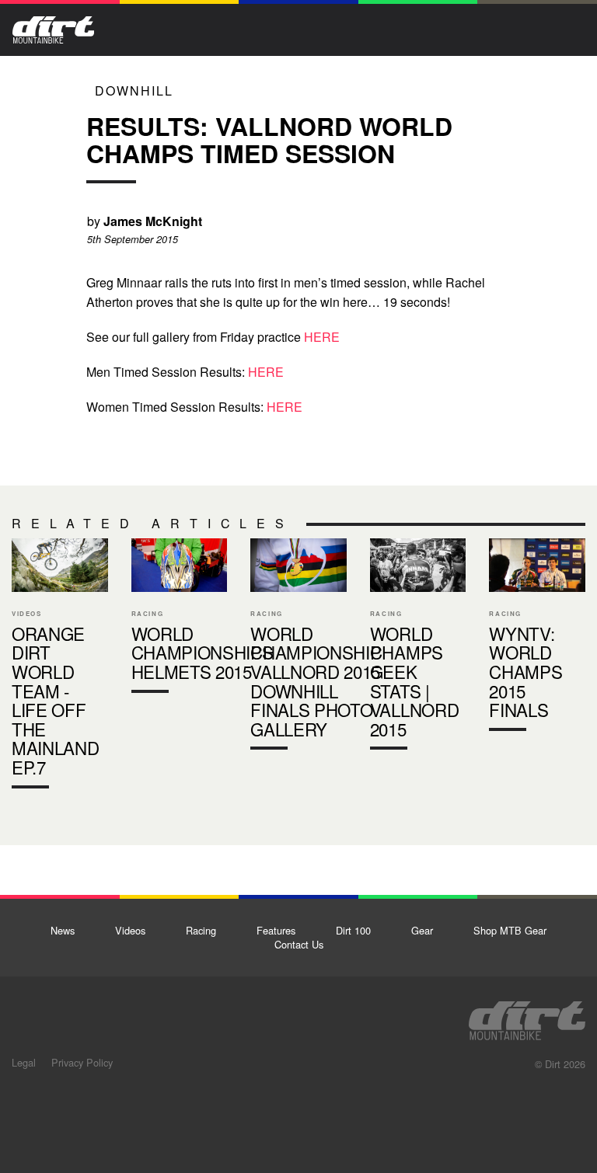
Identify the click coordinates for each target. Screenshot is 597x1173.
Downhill (134, 90)
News (63, 930)
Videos (130, 930)
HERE (322, 337)
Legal (24, 1062)
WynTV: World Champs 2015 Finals (537, 638)
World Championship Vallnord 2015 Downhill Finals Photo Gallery (298, 647)
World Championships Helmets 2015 (179, 618)
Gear (422, 930)
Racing (201, 930)
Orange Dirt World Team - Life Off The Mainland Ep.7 (60, 666)
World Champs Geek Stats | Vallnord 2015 (418, 647)
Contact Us (298, 944)
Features (276, 930)
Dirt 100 (353, 930)
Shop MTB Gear (509, 930)
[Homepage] (527, 1016)
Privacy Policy (82, 1062)
